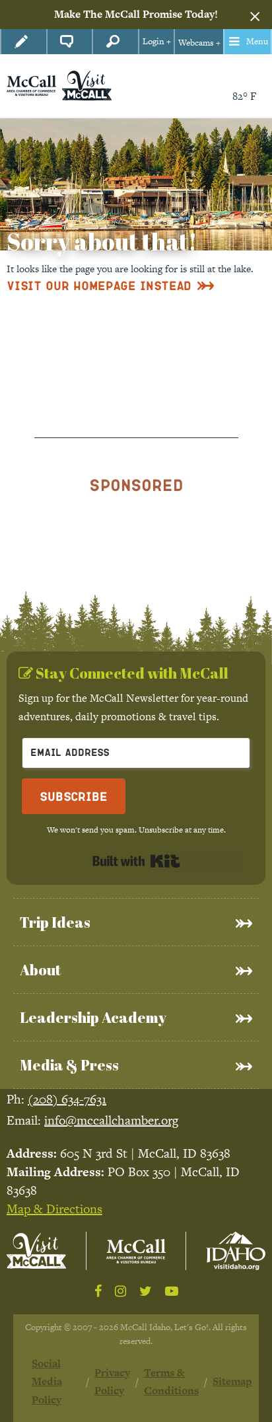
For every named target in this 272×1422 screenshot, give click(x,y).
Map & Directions (54, 1209)
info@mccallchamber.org (111, 1120)
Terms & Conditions (171, 1381)
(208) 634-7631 (67, 1099)
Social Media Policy (47, 1381)
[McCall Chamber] (31, 84)
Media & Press (69, 1064)
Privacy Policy (112, 1381)
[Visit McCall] (36, 1251)
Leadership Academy (93, 1017)
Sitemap (232, 1381)
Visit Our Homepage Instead (99, 285)
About (40, 969)
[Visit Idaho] (235, 1250)
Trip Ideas (55, 922)
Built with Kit (136, 861)
